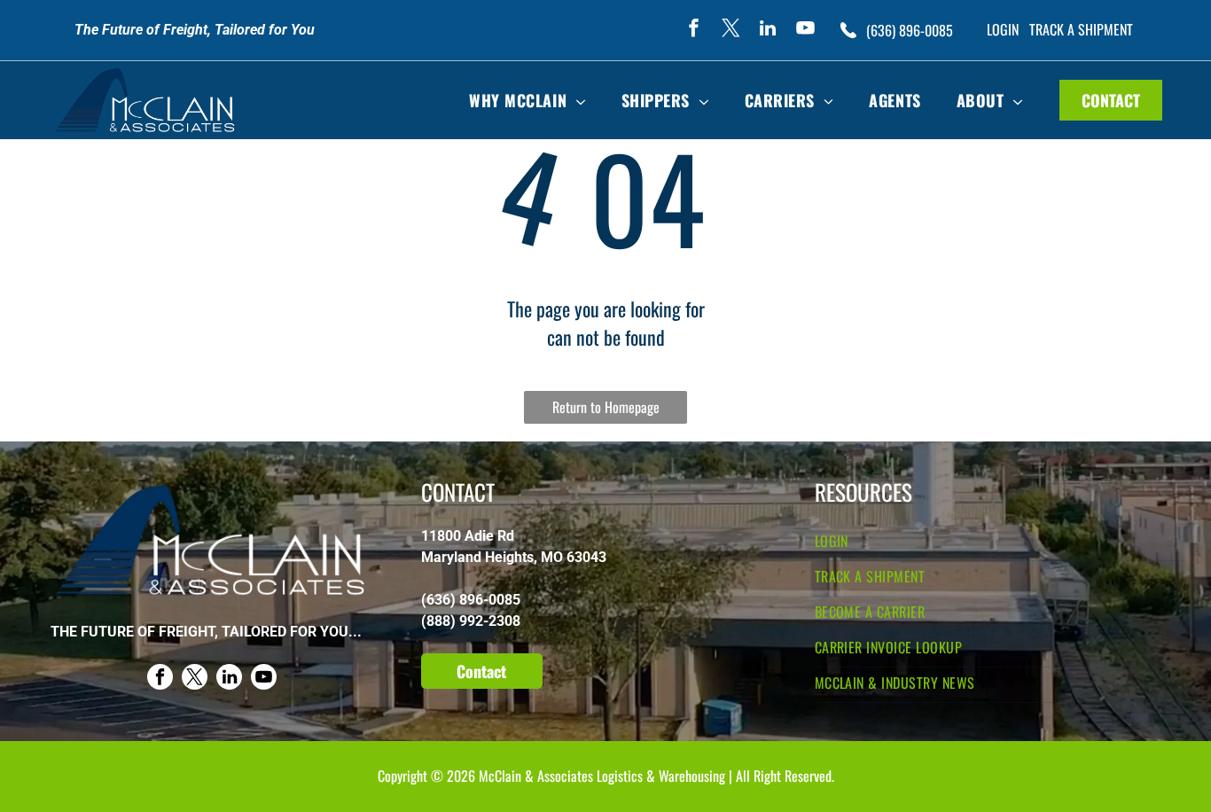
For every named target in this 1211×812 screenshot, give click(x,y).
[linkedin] (768, 30)
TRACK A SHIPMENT (1081, 29)
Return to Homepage (606, 407)
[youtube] (805, 30)
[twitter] (730, 30)
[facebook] (693, 30)
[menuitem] (527, 100)
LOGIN (1003, 29)
